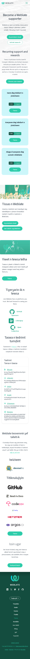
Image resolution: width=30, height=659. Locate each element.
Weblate (9, 3)
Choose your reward (15, 81)
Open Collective (16, 329)
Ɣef (16, 632)
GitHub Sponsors (17, 313)
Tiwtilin (6, 649)
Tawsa (15, 111)
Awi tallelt (16, 625)
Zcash (9, 395)
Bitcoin (9, 369)
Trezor (14, 347)
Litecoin (10, 378)
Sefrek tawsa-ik (15, 42)
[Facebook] (19, 589)
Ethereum (10, 403)
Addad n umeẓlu (15, 643)
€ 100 (15, 104)
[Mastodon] (15, 589)
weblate (15, 584)
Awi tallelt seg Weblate (12, 229)
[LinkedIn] (7, 589)
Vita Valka (23, 649)
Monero (10, 412)
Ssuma (16, 611)
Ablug (16, 629)
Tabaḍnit (11, 649)
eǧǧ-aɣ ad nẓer (15, 452)
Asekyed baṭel (15, 565)
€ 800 (15, 163)
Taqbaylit (14, 598)
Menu (27, 3)
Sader (16, 607)
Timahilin (16, 604)
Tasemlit (16, 636)
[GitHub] (22, 589)
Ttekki (16, 615)
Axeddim (16, 622)
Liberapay (19, 321)
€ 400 (15, 133)
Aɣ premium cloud (15, 37)
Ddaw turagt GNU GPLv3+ (22, 646)
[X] (11, 589)
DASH (9, 386)
